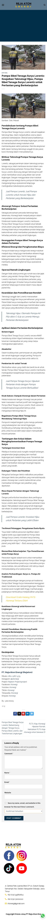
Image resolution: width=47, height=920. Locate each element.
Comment (8, 753)
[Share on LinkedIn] (27, 714)
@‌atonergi (15, 679)
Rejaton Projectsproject (17, 682)
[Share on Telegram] (32, 714)
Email (7, 782)
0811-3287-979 (14, 676)
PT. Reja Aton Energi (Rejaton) (17, 672)
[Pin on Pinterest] (23, 714)
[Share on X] (19, 714)
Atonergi (13, 684)
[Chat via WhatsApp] (42, 915)
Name (7, 773)
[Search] (44, 5)
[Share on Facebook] (15, 714)
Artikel (5, 73)
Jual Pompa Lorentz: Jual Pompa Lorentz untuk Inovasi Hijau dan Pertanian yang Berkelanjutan (21, 194)
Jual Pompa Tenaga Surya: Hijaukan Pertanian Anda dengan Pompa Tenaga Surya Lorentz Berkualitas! (22, 384)
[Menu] (3, 5)
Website (7, 793)
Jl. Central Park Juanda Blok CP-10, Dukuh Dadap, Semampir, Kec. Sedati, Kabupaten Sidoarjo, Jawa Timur (24, 889)
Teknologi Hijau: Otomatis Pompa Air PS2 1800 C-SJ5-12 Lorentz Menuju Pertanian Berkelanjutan (23, 316)
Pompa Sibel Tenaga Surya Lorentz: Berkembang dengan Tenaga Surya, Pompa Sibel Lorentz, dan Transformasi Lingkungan (12, 728)
